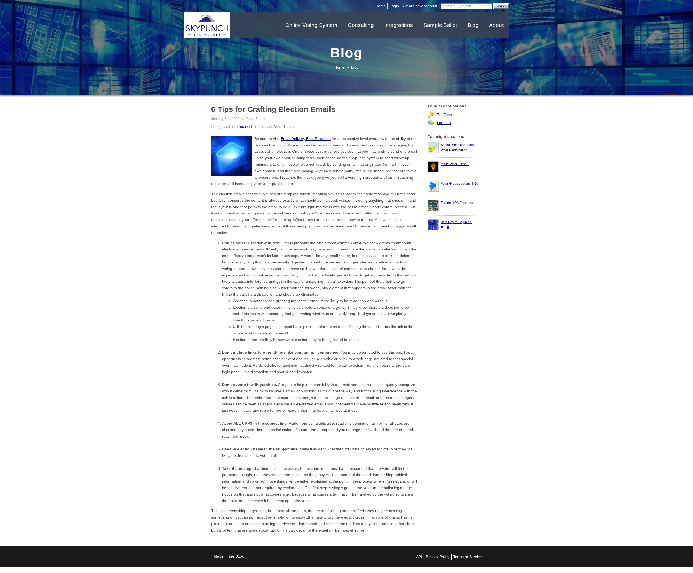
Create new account (420, 6)
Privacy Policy (437, 557)
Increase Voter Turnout (277, 127)
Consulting (361, 25)
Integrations (398, 25)
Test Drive (444, 115)
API (419, 557)
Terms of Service (467, 557)
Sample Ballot (440, 25)
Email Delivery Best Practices (306, 138)
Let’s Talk (444, 123)
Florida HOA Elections (457, 203)
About (496, 25)
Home (380, 6)
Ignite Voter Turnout (455, 164)
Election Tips (247, 127)
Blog (473, 25)
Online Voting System (311, 25)
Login (394, 6)
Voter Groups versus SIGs (459, 183)
